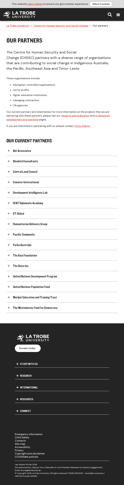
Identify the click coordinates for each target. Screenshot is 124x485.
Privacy (19, 450)
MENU (118, 15)
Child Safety (22, 437)
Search (110, 14)
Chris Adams (82, 126)
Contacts (20, 440)
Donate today (27, 348)
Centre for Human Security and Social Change (61, 25)
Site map (20, 444)
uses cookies (35, 4)
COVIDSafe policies (26, 456)
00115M (33, 476)
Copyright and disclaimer (30, 453)
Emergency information (28, 434)
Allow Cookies (101, 4)
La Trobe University (17, 25)
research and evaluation (75, 115)
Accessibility (22, 447)
